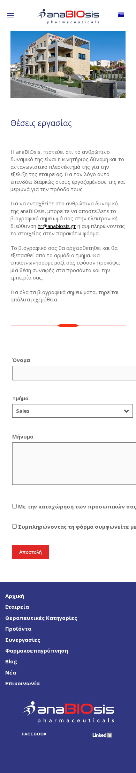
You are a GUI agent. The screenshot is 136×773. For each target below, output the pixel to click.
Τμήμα (21, 404)
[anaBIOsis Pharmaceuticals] (68, 16)
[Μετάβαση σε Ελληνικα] (121, 14)
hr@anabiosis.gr (57, 225)
